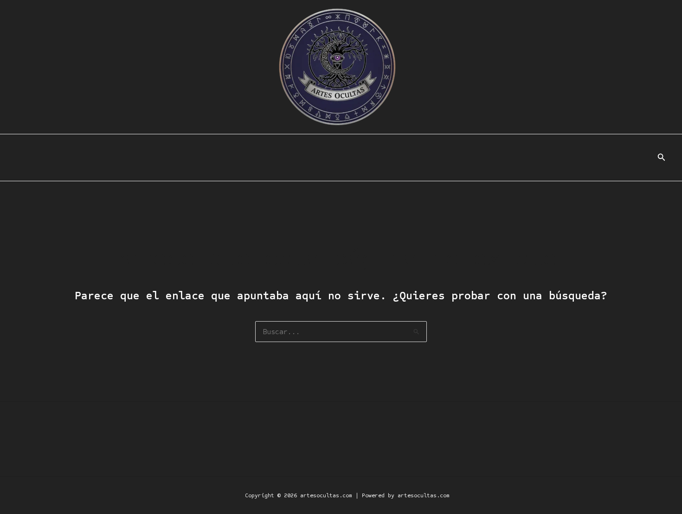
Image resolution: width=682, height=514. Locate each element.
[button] (661, 158)
